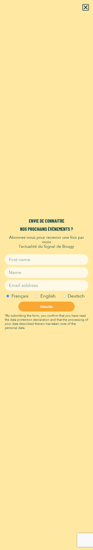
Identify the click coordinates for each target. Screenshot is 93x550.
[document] (46, 275)
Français (20, 296)
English (48, 296)
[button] (85, 7)
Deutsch (76, 296)
